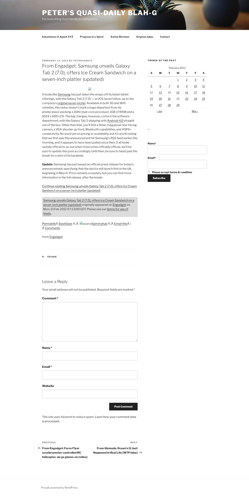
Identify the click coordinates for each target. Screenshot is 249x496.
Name (47, 348)
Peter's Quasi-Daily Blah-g (99, 13)
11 (203, 86)
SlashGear (65, 223)
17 (195, 92)
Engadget (119, 204)
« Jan (159, 111)
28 (169, 105)
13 (160, 92)
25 (203, 98)
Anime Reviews (119, 36)
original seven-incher (71, 103)
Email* (152, 157)
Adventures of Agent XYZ (57, 36)
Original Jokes (144, 36)
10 (195, 86)
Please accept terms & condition (171, 172)
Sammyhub (99, 223)
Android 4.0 (115, 120)
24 (195, 98)
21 (169, 98)
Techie (52, 256)
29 (178, 105)
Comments (52, 228)
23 (186, 98)
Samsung (64, 94)
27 (160, 105)
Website (48, 386)
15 (177, 92)
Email (47, 367)
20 (160, 98)
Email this (120, 223)
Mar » (195, 111)
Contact (165, 36)
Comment (50, 298)
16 (186, 92)
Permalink (49, 223)
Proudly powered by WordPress (59, 487)
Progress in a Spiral (92, 36)
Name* (152, 143)
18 (203, 92)
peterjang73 (82, 60)
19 (151, 98)
